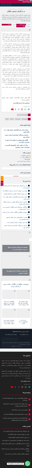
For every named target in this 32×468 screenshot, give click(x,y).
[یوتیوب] (12, 109)
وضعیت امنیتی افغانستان (11, 334)
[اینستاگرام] (22, 109)
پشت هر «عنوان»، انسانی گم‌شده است (17, 222)
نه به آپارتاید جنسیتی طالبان (16, 11)
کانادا (7, 119)
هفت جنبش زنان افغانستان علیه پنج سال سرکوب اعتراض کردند (23, 303)
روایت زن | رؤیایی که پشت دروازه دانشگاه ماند (15, 190)
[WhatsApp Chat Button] (27, 463)
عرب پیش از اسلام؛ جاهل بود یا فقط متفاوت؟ (15, 194)
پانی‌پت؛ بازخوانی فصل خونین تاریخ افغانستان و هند (15, 414)
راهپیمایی (17, 119)
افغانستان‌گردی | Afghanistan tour (21, 331)
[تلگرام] (28, 109)
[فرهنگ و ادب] (15, 109)
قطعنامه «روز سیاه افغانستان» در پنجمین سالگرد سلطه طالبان (8, 303)
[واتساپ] (25, 387)
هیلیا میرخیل (21, 115)
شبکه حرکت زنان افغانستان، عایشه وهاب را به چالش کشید (15, 440)
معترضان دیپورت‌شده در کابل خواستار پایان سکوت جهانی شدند (8, 322)
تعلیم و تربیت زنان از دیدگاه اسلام (19, 410)
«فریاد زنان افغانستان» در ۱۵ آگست (23, 322)
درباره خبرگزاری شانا (24, 334)
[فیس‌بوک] (19, 109)
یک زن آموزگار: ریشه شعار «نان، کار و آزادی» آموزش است (16, 431)
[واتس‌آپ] (25, 109)
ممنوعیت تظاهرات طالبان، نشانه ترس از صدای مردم (16, 285)
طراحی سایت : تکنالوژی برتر (16, 346)
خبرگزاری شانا (11, 342)
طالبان (11, 119)
